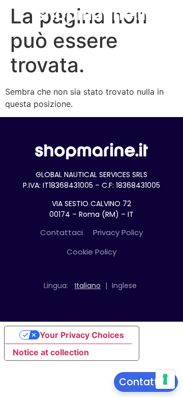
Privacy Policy (118, 232)
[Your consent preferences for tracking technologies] (165, 379)
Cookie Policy (91, 251)
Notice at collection (51, 352)
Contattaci (61, 232)
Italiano (88, 285)
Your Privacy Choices (82, 335)
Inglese (124, 285)
